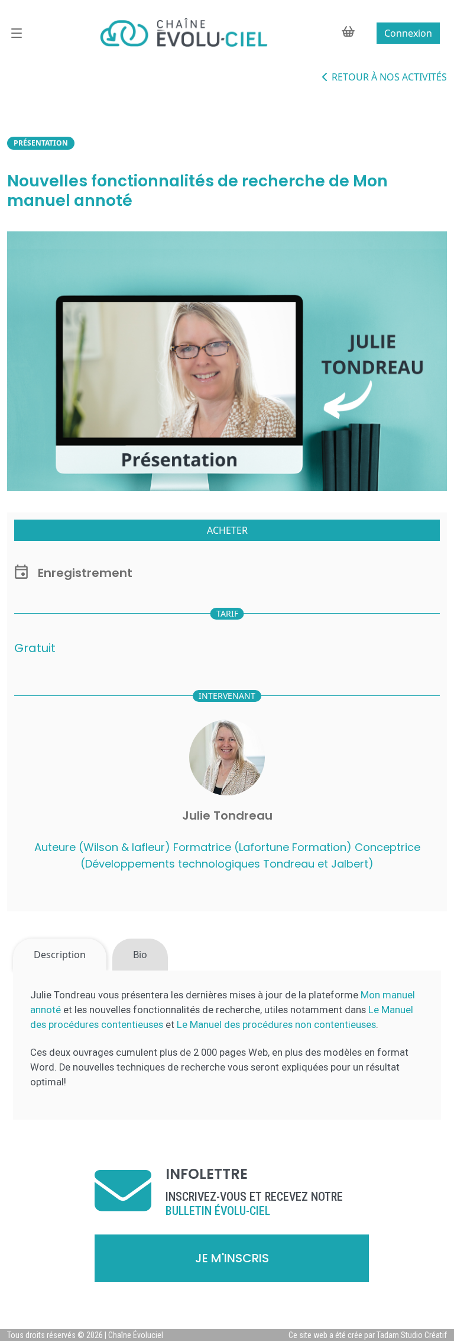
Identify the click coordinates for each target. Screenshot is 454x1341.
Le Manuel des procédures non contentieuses (276, 1024)
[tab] (59, 955)
